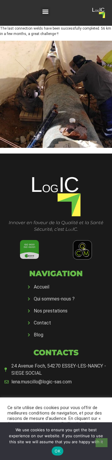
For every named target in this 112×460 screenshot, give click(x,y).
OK (57, 451)
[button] (45, 11)
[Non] (102, 442)
